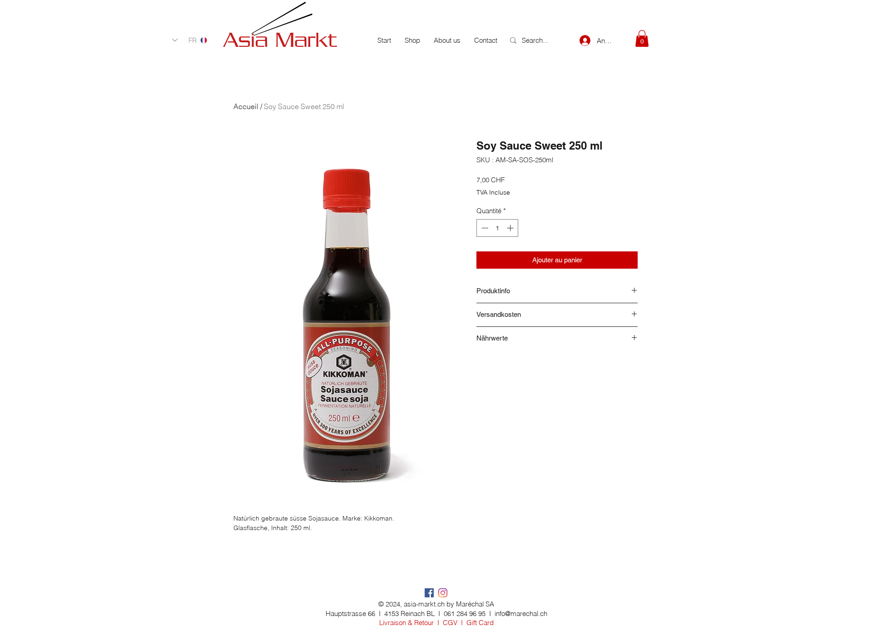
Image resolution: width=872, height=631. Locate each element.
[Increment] (511, 228)
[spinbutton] (497, 228)
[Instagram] (442, 592)
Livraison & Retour (406, 622)
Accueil (245, 106)
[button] (642, 38)
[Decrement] (484, 228)
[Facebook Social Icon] (429, 592)
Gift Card (480, 622)
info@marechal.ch (521, 613)
